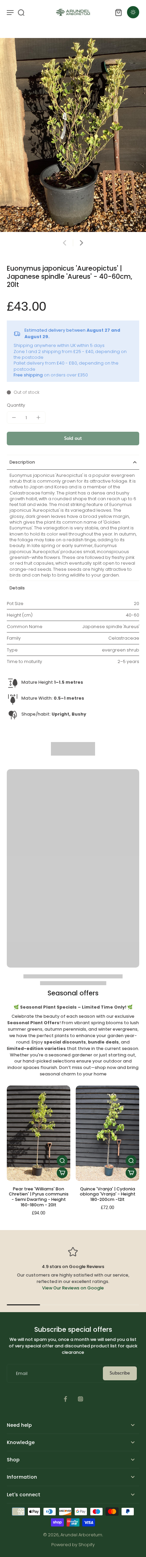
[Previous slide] (64, 243)
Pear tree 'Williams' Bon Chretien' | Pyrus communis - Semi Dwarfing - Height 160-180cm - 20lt (39, 1197)
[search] (21, 12)
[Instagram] (80, 1398)
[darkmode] (133, 12)
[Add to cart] (62, 1172)
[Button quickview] (62, 1160)
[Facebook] (65, 1398)
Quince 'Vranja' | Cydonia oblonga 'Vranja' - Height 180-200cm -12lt (107, 1194)
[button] (73, 439)
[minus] (14, 417)
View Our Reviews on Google (73, 1288)
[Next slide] (81, 243)
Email (22, 1373)
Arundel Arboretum (81, 1535)
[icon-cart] (118, 12)
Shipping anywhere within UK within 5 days (59, 345)
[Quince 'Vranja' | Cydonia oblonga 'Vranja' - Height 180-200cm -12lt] (107, 1133)
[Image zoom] (73, 135)
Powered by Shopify (73, 1545)
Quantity (16, 405)
